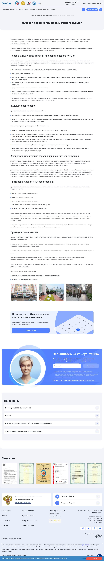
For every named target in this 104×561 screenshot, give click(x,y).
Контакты (6, 520)
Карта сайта (90, 555)
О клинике (6, 511)
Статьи (5, 525)
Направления (28, 511)
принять (94, 558)
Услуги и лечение (29, 520)
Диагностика (27, 515)
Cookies (17, 558)
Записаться (91, 366)
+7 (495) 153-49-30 (72, 2)
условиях (57, 375)
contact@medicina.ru (55, 516)
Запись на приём (92, 9)
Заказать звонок (70, 4)
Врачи (4, 515)
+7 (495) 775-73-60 (31, 279)
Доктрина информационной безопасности (14, 555)
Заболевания (28, 525)
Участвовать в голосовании (23, 502)
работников (86, 545)
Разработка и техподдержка (93, 534)
